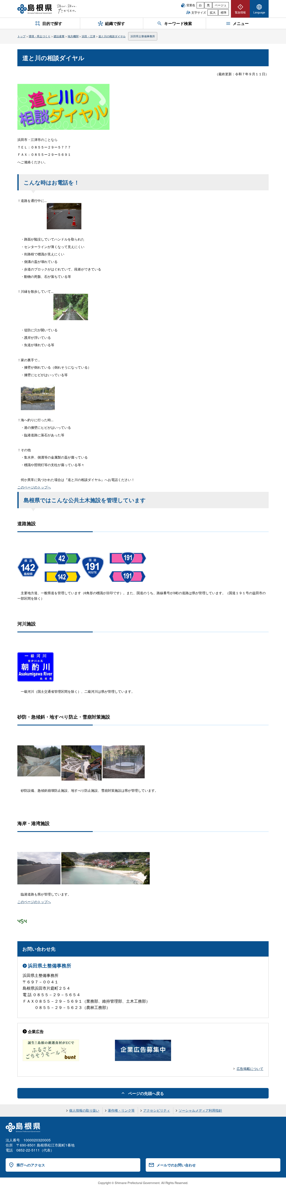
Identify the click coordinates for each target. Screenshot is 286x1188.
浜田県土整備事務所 (142, 36)
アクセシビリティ (156, 1110)
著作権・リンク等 (121, 1110)
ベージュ (221, 5)
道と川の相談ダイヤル (112, 36)
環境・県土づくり (39, 36)
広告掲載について (250, 1068)
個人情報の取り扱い (84, 1110)
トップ (21, 36)
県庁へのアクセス (31, 1164)
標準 (224, 12)
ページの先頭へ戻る (146, 1093)
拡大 (213, 12)
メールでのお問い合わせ (176, 1164)
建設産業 (59, 36)
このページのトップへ (34, 487)
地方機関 (73, 36)
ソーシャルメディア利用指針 (200, 1110)
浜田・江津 (88, 36)
